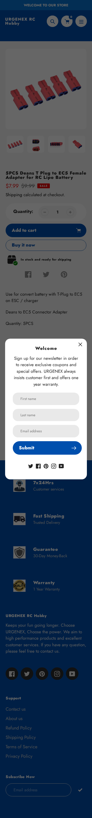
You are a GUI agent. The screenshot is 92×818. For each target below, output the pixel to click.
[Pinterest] (46, 465)
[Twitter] (30, 465)
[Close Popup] (80, 344)
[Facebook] (38, 465)
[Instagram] (53, 465)
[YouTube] (61, 465)
